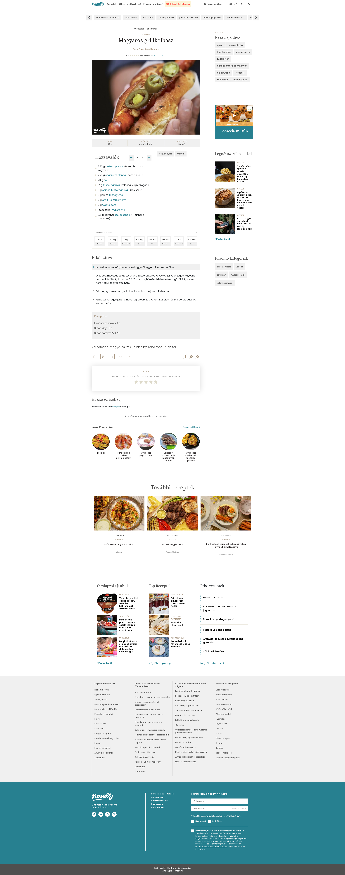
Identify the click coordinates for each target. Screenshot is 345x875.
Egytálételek (221, 723)
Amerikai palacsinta (103, 753)
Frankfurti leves (101, 689)
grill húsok (152, 28)
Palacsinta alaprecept (177, 623)
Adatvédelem (157, 797)
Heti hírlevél (217, 821)
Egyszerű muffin (102, 694)
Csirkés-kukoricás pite (185, 747)
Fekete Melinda (172, 552)
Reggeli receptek (224, 753)
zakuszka (148, 17)
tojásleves (222, 79)
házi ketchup (224, 52)
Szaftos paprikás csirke (145, 752)
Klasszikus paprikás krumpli (147, 747)
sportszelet (131, 17)
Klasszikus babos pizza (217, 630)
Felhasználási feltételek (162, 794)
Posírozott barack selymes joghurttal (219, 608)
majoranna (118, 210)
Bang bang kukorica (184, 700)
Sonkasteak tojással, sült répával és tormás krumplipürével (226, 546)
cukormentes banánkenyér (232, 65)
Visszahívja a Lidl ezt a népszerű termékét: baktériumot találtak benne (128, 603)
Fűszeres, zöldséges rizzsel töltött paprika (150, 741)
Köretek (219, 748)
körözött (239, 72)
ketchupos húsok (225, 283)
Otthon (240, 215)
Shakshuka (140, 766)
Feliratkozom (239, 808)
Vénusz (119, 552)
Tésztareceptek (223, 738)
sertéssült (221, 275)
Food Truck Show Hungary (146, 49)
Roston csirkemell (102, 748)
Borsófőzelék (100, 723)
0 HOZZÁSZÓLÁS (159, 55)
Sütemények (222, 699)
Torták (219, 733)
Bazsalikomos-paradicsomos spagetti (148, 723)
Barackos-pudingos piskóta (220, 619)
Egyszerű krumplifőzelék (105, 709)
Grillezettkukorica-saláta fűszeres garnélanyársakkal (191, 731)
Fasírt (97, 719)
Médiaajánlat (157, 807)
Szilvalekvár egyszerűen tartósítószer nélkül (178, 602)
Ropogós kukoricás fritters (187, 696)
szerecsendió (123, 215)
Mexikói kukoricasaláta (185, 761)
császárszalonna (115, 175)
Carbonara (99, 757)
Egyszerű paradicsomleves (106, 704)
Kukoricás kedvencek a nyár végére (190, 685)
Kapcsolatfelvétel (159, 800)
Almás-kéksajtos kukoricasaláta (190, 757)
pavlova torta (235, 45)
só (105, 180)
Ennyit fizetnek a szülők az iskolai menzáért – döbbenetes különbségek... (128, 646)
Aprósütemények (224, 694)
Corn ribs (179, 725)
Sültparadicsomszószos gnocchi (150, 730)
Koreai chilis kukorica (185, 715)
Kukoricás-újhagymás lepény (189, 737)
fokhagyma (116, 195)
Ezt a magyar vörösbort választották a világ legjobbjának (244, 223)
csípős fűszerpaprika (115, 190)
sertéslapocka (114, 166)
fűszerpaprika (111, 185)
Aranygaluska (100, 699)
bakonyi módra (224, 266)
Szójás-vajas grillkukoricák (187, 705)
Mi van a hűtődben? (153, 4)
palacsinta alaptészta (176, 617)
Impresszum (157, 804)
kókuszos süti (177, 638)
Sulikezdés (124, 595)
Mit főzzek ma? (134, 4)
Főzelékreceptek (223, 714)
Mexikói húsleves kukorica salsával (191, 752)
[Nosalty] (98, 4)
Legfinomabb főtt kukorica (187, 691)
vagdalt (239, 266)
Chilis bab (99, 728)
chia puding (223, 72)
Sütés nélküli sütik (224, 709)
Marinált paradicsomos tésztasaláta (152, 734)
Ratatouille (140, 771)
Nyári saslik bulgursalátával (119, 544)
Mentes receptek (224, 704)
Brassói (97, 743)
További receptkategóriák (228, 757)
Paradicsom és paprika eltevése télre (152, 697)
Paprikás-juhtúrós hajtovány (148, 762)
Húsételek (220, 719)
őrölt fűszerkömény (114, 200)
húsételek (139, 28)
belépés (116, 406)
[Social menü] (231, 4)
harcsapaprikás (212, 17)
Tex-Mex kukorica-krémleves (189, 710)
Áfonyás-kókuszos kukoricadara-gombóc (223, 640)
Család (240, 162)
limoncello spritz (235, 17)
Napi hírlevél (200, 821)
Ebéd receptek (222, 689)
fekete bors (109, 205)
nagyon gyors (165, 153)
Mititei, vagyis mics (172, 544)
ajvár (220, 45)
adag (141, 157)
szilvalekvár (177, 595)
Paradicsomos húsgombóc (107, 738)
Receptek (111, 4)
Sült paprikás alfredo (144, 757)
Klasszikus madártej (103, 714)
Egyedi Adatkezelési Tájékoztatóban (211, 846)
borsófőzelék (240, 79)
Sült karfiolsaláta (213, 651)
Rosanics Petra (226, 554)
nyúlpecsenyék (238, 275)
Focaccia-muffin (213, 597)
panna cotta (243, 52)
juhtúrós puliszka (188, 17)
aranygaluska (166, 17)
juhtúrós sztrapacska (107, 17)
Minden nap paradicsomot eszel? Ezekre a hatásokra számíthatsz (127, 624)
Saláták (219, 743)
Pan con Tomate (143, 692)
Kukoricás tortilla (183, 742)
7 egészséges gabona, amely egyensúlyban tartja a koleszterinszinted (244, 174)
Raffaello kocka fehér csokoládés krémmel (180, 644)
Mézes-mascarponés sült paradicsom (147, 703)
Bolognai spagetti (102, 733)
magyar (180, 153)
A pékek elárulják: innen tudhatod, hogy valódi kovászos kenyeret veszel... (244, 200)
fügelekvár (223, 58)
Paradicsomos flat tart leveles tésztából (149, 716)
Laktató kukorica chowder (187, 720)
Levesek (219, 728)
